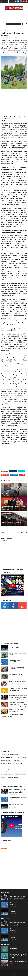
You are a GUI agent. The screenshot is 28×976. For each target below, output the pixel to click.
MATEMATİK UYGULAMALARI (7, 763)
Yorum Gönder (6, 543)
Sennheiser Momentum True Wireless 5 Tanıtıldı (16, 646)
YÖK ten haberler (5, 766)
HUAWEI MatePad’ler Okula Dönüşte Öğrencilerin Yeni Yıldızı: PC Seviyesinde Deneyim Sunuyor (18, 704)
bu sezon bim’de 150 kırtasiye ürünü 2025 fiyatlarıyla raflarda (18, 668)
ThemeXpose (17, 971)
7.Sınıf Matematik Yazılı (20, 757)
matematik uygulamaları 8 (7, 774)
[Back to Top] (14, 974)
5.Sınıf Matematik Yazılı (13, 754)
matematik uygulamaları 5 (18, 766)
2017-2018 (3, 754)
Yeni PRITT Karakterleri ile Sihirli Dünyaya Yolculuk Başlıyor (17, 682)
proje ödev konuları (20, 774)
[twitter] (18, 1)
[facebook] (16, 1)
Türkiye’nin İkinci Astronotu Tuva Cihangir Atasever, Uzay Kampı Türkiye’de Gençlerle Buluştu (18, 697)
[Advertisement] (14, 103)
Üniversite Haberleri (9, 29)
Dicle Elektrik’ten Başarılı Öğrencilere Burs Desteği (16, 675)
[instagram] (21, 1)
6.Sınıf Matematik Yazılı (6, 757)
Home (2, 24)
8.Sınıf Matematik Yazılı (6, 760)
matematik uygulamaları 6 (7, 769)
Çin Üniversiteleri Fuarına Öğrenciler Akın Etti (13, 507)
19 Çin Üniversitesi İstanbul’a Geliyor (12, 522)
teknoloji (3, 777)
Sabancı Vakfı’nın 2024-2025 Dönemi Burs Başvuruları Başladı (17, 955)
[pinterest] (24, 1)
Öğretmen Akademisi (13, 777)
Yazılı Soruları (19, 763)
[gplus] (26, 1)
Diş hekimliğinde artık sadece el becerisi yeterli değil (13, 492)
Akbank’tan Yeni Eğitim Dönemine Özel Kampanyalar (18, 689)
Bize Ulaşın (17, 760)
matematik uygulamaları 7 (7, 771)
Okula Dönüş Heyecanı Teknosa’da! (15, 661)
